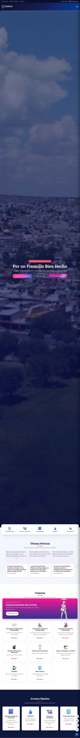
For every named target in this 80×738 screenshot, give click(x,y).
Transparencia (4, 1)
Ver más (13, 638)
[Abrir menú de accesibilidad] (77, 734)
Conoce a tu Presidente (22, 276)
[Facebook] (77, 721)
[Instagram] (77, 725)
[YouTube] (77, 729)
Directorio (22, 1)
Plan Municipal (40, 531)
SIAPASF (55, 531)
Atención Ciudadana (14, 1)
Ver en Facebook (11, 573)
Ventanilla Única (64, 1)
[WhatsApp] (77, 716)
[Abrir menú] (77, 6)
